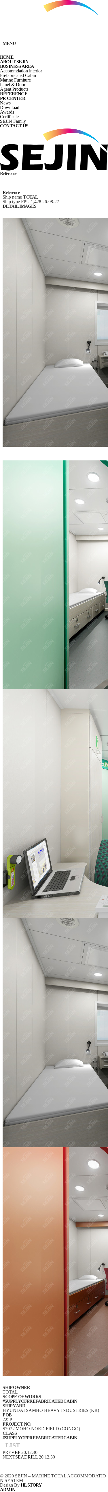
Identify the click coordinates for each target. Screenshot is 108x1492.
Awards (7, 112)
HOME (7, 57)
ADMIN (7, 1489)
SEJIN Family (13, 121)
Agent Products (14, 89)
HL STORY (31, 1485)
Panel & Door (12, 84)
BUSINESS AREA (17, 66)
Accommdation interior (21, 70)
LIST (12, 1445)
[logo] (54, 38)
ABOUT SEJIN (14, 61)
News (5, 102)
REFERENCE (13, 93)
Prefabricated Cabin (18, 75)
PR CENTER (12, 98)
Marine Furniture (15, 80)
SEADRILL (26, 1457)
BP (17, 1452)
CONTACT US (14, 125)
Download (9, 107)
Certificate (9, 116)
